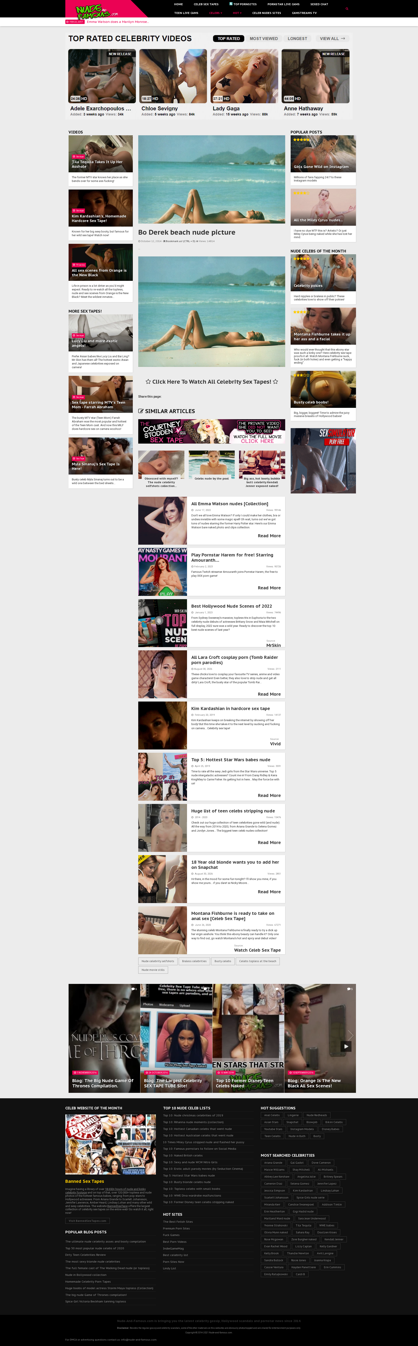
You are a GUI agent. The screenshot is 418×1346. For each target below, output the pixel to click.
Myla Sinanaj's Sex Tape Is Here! (96, 466)
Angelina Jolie (306, 1176)
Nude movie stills (153, 969)
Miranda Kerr (272, 1204)
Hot (236, 13)
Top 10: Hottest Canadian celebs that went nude (197, 1129)
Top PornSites (245, 4)
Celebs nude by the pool (212, 478)
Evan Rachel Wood (275, 1246)
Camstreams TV (304, 13)
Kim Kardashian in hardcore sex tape (230, 708)
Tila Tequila (303, 1225)
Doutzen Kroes (327, 1232)
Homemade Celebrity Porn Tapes (88, 1281)
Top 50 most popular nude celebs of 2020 (94, 1248)
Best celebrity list (175, 1255)
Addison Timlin (332, 1204)
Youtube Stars (273, 1129)
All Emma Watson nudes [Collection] (229, 504)
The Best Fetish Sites (178, 1222)
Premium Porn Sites (176, 1228)
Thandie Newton (298, 1253)
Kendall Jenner (334, 1239)
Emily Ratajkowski (276, 1274)
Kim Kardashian (303, 1190)
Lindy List (169, 1268)
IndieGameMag (173, 1248)
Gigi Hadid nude (303, 1211)
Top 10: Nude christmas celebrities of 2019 (193, 1115)
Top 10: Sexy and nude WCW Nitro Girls (190, 1162)
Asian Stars (271, 1122)
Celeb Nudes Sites (266, 13)
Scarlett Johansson (276, 1197)
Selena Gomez (299, 1183)
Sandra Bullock (273, 1260)
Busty (317, 1136)
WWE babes (326, 1225)
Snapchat (292, 1122)
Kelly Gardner (328, 1246)
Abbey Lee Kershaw (276, 1176)
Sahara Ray (302, 1232)
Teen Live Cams (186, 13)
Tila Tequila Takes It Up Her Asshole (97, 164)
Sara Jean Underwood (312, 1218)
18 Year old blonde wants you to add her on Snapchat (235, 864)
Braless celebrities (194, 961)
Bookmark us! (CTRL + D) (180, 241)
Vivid (275, 744)
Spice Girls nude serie (311, 1197)
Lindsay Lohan (330, 1190)
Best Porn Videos (175, 1242)
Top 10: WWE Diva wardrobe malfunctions (192, 1195)
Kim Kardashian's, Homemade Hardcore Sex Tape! (99, 218)
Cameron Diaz (273, 1183)
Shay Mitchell (301, 1169)
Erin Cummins (332, 1267)
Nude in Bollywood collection (85, 1275)
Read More (269, 536)
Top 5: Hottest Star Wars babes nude (230, 760)
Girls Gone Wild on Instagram (321, 166)
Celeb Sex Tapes (206, 4)
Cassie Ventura (273, 1267)
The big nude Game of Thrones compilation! (96, 1295)
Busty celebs (223, 961)
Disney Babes (330, 1129)
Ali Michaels (325, 1169)
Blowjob (312, 1122)
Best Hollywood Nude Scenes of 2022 (231, 606)
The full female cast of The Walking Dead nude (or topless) (107, 1268)
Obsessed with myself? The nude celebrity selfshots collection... (161, 482)
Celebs (215, 13)
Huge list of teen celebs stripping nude (233, 811)
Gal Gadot (297, 1162)
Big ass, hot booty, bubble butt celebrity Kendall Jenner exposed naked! (262, 482)
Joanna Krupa (322, 1260)
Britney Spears (333, 1176)
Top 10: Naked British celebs (183, 1155)
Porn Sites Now (173, 1262)
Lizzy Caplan (303, 1246)
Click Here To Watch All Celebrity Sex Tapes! (212, 381)
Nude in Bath (297, 1136)
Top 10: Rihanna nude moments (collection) (193, 1122)
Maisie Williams (274, 1169)
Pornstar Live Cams (284, 4)
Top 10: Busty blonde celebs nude (187, 1182)
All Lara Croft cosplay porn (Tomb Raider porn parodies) (234, 659)
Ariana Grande (273, 1162)
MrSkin (273, 645)
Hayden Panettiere (304, 1267)
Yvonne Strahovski (276, 1225)
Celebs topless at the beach (257, 961)
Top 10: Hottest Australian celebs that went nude (198, 1135)
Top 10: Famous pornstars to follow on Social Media (199, 1149)
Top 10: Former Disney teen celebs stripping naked (198, 1202)
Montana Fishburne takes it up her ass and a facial (322, 336)
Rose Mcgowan (273, 1239)
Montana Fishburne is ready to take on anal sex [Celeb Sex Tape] (232, 915)
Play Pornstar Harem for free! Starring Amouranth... (232, 557)
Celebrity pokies (308, 285)
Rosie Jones (298, 1260)
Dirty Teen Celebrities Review (85, 1255)
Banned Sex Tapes (84, 1181)
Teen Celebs (272, 1136)
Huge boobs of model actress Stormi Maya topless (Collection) (109, 1288)
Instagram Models (302, 1129)
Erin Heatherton (274, 1211)
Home (178, 4)
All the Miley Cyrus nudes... (318, 220)
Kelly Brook (271, 1253)
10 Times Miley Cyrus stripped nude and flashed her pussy (203, 1142)
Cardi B (300, 1274)
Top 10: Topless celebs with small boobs (191, 1189)
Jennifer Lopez (327, 1183)
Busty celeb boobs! (311, 402)
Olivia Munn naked (276, 1232)
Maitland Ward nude (277, 1218)
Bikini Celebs (334, 1122)
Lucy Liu (79, 341)
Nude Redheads (317, 1115)
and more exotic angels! (95, 343)
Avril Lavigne (325, 1253)
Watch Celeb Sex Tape (257, 950)
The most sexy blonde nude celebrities (92, 1261)
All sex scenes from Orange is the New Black (99, 272)
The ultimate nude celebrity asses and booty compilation (105, 1241)
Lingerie (293, 1115)
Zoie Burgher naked (304, 1239)
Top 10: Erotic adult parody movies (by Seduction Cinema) (203, 1169)
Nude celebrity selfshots (158, 961)
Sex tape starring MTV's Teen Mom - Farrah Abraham (98, 404)
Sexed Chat (319, 4)
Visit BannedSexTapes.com (87, 1220)
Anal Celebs (272, 1115)
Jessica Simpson (274, 1190)
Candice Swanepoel (301, 1204)
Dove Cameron (321, 1162)
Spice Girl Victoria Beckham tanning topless (95, 1301)
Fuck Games (171, 1235)
